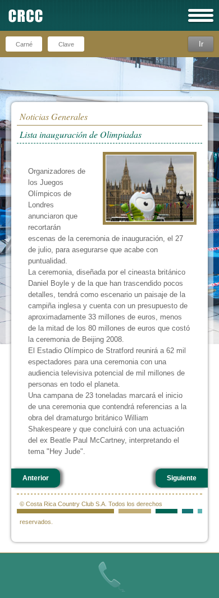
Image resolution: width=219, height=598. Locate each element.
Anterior (35, 478)
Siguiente (182, 478)
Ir (201, 44)
